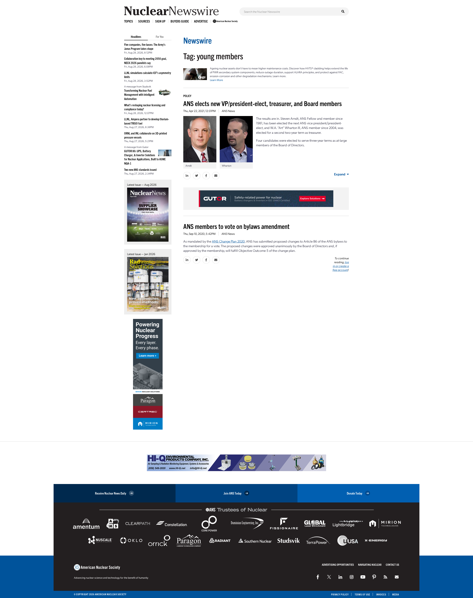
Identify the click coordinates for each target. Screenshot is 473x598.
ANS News (228, 111)
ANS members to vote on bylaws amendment (236, 226)
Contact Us (392, 564)
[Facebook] (317, 577)
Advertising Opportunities (338, 564)
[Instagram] (351, 577)
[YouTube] (362, 577)
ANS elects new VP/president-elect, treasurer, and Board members (262, 103)
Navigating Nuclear (370, 564)
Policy (187, 96)
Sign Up (160, 21)
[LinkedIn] (340, 577)
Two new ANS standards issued (140, 169)
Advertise (201, 21)
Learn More (216, 80)
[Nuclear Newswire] (385, 577)
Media (395, 594)
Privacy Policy (340, 594)
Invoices (381, 594)
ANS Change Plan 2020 (228, 241)
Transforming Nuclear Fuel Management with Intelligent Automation (139, 95)
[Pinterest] (374, 577)
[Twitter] (329, 577)
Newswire (197, 40)
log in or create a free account (341, 266)
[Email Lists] (396, 577)
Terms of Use (362, 594)
